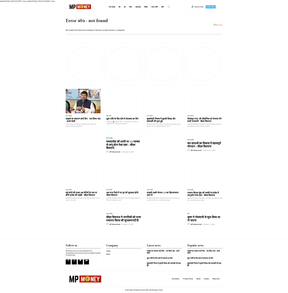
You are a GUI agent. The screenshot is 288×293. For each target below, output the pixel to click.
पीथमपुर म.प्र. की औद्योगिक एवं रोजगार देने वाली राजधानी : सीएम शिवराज (204, 120)
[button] (169, 7)
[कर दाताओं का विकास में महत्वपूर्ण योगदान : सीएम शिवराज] (166, 145)
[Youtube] (86, 261)
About (198, 279)
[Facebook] (68, 261)
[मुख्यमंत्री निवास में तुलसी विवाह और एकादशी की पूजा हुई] (164, 101)
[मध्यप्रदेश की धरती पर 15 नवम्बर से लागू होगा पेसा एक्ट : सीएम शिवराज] (84, 145)
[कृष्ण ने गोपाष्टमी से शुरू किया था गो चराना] (166, 219)
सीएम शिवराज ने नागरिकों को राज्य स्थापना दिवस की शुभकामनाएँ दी (123, 218)
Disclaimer (176, 279)
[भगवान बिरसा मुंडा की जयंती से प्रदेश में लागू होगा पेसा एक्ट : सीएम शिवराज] (204, 175)
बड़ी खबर (108, 116)
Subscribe (216, 279)
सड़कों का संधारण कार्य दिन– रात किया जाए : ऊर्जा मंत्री (83, 120)
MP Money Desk (114, 152)
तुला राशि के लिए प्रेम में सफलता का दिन (122, 118)
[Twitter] (80, 261)
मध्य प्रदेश (69, 116)
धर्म (188, 213)
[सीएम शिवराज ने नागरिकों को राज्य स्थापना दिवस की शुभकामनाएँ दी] (84, 219)
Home (108, 251)
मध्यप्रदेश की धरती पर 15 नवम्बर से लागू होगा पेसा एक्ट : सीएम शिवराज (123, 145)
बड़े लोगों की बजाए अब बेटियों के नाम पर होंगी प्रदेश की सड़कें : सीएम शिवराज (81, 193)
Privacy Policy (188, 279)
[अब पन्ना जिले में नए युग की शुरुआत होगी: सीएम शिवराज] (123, 175)
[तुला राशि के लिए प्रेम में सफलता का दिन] (123, 101)
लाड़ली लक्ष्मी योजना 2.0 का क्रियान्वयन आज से (163, 193)
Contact (206, 279)
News (108, 254)
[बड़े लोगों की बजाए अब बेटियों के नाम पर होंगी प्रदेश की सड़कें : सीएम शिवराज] (83, 175)
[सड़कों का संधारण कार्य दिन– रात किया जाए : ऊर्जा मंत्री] (83, 101)
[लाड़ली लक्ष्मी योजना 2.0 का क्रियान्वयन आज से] (164, 175)
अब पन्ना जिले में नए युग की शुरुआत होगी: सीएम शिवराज (122, 193)
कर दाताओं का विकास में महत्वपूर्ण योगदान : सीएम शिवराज (204, 144)
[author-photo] (107, 152)
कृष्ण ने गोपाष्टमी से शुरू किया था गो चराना (203, 218)
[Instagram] (74, 261)
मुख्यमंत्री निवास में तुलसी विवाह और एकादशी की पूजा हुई (161, 120)
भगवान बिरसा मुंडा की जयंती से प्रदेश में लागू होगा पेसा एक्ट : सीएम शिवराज (203, 194)
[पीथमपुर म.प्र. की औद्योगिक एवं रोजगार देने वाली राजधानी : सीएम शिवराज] (204, 101)
